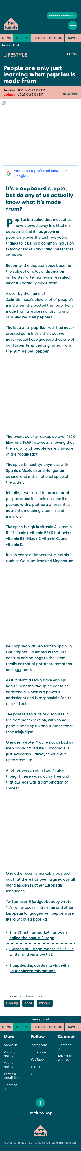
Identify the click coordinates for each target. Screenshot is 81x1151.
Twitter (17, 277)
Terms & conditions (12, 1076)
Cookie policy (9, 1065)
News (6, 38)
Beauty (6, 45)
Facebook (38, 1052)
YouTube (37, 1060)
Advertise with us (65, 1058)
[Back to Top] (40, 1102)
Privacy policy (9, 1054)
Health (39, 38)
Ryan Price (70, 93)
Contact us (10, 1087)
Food (16, 45)
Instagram (39, 1045)
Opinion (56, 38)
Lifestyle (22, 38)
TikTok (35, 1067)
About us (10, 1045)
